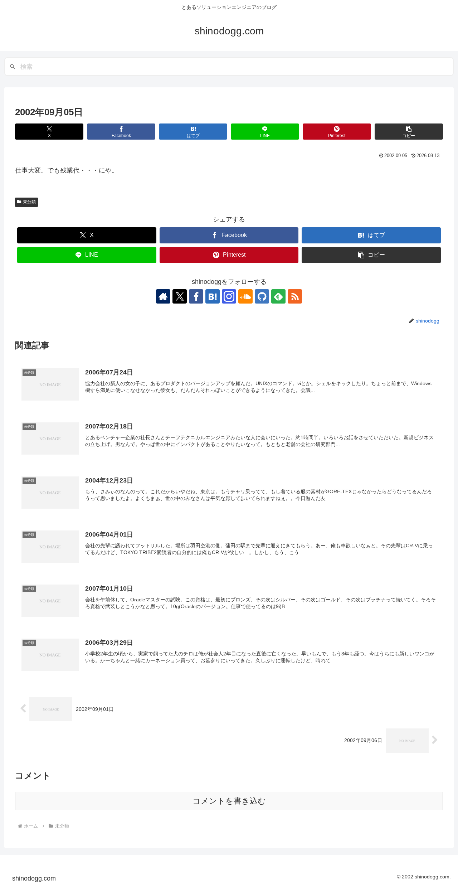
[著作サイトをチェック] (163, 296)
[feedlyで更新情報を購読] (278, 296)
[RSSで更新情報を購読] (295, 296)
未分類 (29, 201)
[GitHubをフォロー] (262, 296)
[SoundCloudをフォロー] (245, 296)
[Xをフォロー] (179, 296)
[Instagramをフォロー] (229, 296)
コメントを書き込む (229, 800)
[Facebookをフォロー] (196, 296)
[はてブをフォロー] (212, 296)
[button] (409, 131)
